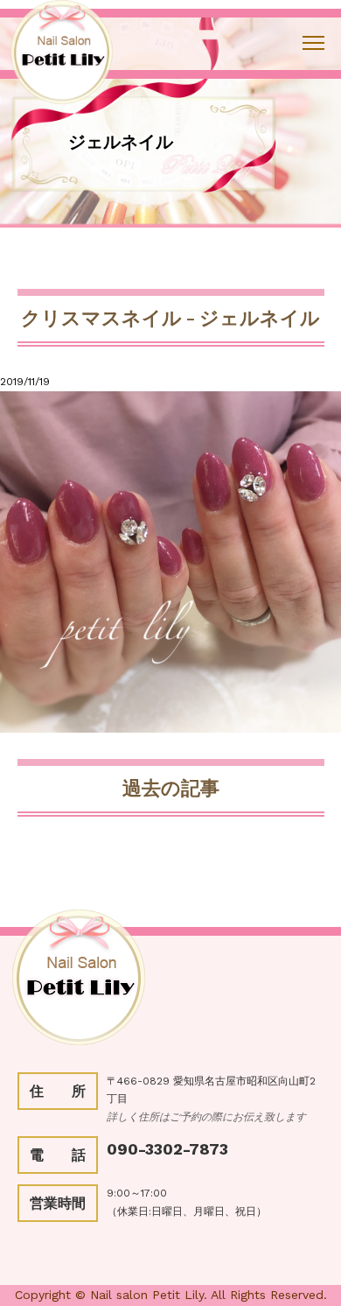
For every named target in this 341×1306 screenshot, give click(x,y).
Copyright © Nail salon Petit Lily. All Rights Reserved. (171, 1295)
